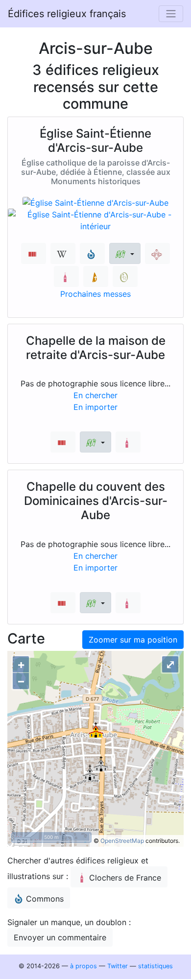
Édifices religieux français (67, 14)
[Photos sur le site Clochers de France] (66, 276)
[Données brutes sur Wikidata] (33, 253)
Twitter (117, 966)
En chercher (95, 395)
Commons (45, 899)
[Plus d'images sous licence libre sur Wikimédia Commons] (92, 253)
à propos (83, 966)
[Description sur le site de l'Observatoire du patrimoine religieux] (125, 276)
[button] (124, 253)
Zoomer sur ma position (133, 640)
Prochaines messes (95, 294)
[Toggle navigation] (171, 13)
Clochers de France (125, 878)
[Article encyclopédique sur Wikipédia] (62, 253)
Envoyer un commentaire (60, 937)
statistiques (155, 966)
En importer (95, 407)
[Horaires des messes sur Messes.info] (95, 276)
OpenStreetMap (122, 840)
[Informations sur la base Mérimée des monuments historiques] (157, 253)
